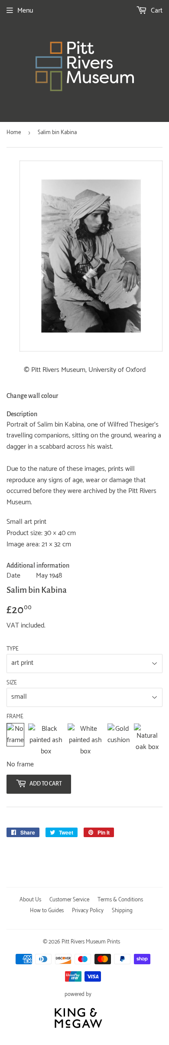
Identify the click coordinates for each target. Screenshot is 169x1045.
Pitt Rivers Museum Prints (91, 941)
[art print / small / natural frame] (147, 740)
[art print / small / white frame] (85, 740)
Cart (155, 10)
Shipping (122, 910)
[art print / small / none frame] (15, 740)
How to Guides (47, 910)
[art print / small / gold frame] (118, 740)
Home (13, 132)
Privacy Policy (88, 910)
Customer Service (69, 899)
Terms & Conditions (120, 899)
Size (11, 683)
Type (12, 649)
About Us (30, 899)
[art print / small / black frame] (46, 740)
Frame (14, 717)
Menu (25, 10)
